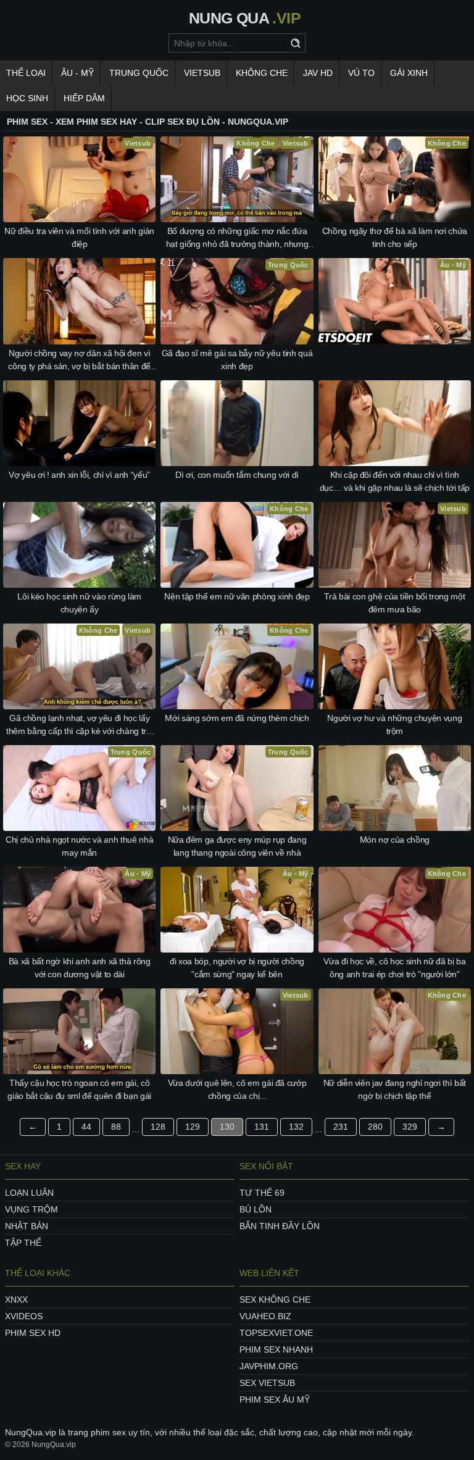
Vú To (361, 73)
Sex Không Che (274, 1299)
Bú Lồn (255, 1209)
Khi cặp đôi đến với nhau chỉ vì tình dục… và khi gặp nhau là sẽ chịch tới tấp (395, 481)
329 (409, 1127)
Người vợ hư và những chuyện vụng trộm (394, 724)
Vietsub (202, 73)
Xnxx (16, 1299)
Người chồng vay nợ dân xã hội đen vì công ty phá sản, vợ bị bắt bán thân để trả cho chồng (79, 360)
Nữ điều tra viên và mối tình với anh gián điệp (79, 237)
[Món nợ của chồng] (394, 788)
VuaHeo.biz (265, 1316)
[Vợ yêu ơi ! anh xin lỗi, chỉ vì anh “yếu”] (79, 423)
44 (86, 1127)
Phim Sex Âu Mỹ (274, 1399)
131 (261, 1127)
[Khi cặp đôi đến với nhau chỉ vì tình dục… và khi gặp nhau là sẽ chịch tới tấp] (394, 423)
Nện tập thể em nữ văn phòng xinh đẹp (236, 596)
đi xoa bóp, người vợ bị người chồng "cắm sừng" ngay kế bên (237, 967)
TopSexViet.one (276, 1333)
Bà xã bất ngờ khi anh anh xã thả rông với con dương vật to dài (80, 967)
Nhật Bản (26, 1226)
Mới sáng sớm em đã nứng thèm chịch (237, 718)
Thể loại (26, 73)
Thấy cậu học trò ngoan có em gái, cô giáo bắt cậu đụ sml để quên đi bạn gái (79, 1089)
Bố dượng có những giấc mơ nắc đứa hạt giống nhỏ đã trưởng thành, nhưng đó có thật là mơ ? (237, 238)
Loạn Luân (29, 1193)
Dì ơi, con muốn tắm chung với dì (237, 475)
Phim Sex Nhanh (276, 1349)
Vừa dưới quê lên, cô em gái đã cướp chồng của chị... (237, 1089)
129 (192, 1127)
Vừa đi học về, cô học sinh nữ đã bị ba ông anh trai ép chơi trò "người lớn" (394, 967)
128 (158, 1127)
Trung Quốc (138, 73)
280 (375, 1127)
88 (116, 1127)
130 (227, 1127)
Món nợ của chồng (395, 840)
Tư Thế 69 (262, 1193)
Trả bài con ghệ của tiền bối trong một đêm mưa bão (394, 602)
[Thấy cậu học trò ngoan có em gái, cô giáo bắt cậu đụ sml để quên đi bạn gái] (79, 1031)
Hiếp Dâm (84, 98)
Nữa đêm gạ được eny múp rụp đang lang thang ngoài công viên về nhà (237, 846)
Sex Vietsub (267, 1383)
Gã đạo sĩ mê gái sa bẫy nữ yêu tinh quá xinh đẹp (237, 359)
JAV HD (318, 73)
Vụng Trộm (31, 1209)
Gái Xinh (409, 73)
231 (340, 1127)
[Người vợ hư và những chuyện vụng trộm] (394, 666)
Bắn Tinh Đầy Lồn (279, 1226)
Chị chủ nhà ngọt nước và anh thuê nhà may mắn (79, 846)
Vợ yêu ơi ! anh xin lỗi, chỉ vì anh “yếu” (79, 475)
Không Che (262, 73)
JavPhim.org (268, 1366)
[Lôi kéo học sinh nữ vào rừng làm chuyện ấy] (79, 545)
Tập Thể (23, 1243)
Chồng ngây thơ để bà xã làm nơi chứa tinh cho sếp (394, 237)
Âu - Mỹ (77, 73)
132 (296, 1127)
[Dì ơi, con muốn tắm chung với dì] (236, 423)
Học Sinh (27, 98)
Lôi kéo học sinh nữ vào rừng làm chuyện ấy (79, 602)
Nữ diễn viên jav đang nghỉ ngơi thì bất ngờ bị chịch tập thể (394, 1089)
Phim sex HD (32, 1333)
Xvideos (24, 1316)
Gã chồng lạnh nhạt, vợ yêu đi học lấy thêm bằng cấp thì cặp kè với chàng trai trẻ (79, 725)
